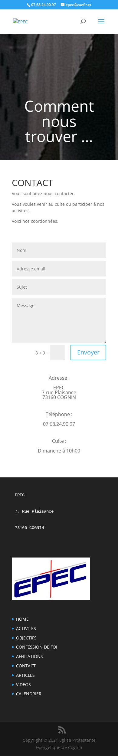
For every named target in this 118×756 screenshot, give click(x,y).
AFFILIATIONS (29, 656)
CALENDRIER (28, 694)
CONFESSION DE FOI (36, 647)
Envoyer (88, 352)
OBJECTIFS (26, 638)
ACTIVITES (26, 628)
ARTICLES (25, 675)
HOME (22, 619)
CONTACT (26, 666)
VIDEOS (23, 684)
